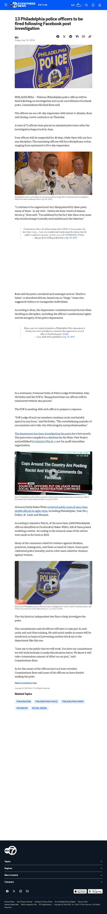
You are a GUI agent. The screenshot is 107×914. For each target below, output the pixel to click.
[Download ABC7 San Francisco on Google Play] (95, 891)
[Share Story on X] (64, 36)
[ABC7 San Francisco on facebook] (7, 891)
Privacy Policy (9, 902)
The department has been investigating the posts (43, 433)
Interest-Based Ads (11, 904)
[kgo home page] (10, 850)
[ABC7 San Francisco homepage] (22, 5)
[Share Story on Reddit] (70, 36)
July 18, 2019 (71, 237)
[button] (6, 4)
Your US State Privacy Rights (65, 902)
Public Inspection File (29, 904)
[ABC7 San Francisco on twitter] (14, 891)
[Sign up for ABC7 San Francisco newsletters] (27, 891)
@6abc (81, 234)
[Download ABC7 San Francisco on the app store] (80, 891)
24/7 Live (42, 4)
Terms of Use (82, 902)
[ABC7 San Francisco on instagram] (20, 891)
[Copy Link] (89, 36)
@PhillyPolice (71, 234)
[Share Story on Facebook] (57, 36)
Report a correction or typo (26, 683)
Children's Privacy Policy (44, 902)
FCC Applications (45, 904)
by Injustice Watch (42, 441)
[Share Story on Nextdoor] (77, 36)
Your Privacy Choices (24, 902)
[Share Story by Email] (83, 36)
